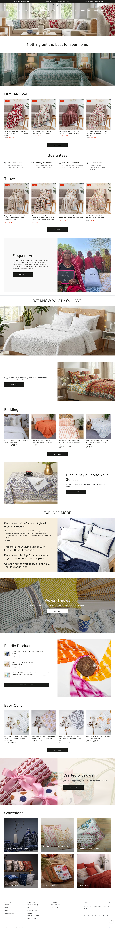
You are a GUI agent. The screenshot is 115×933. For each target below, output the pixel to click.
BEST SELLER (55, 907)
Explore (14, 384)
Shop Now (73, 787)
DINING (6, 910)
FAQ (28, 907)
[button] (5, 5)
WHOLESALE (31, 918)
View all (57, 145)
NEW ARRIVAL (55, 905)
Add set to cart (26, 685)
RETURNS (54, 902)
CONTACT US (32, 910)
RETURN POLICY (33, 916)
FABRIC (6, 907)
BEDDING (7, 902)
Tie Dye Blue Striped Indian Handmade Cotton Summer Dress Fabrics (25, 674)
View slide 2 (60, 33)
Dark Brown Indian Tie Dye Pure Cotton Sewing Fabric (26, 663)
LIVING (6, 905)
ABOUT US (23, 274)
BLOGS (29, 913)
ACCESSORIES (9, 913)
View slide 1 (55, 33)
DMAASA (11, 927)
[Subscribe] (110, 903)
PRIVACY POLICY (33, 905)
